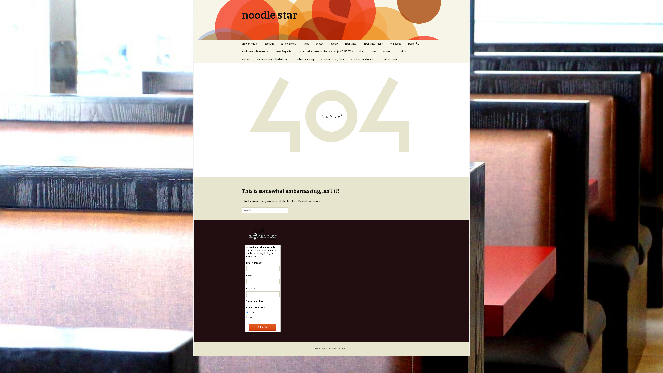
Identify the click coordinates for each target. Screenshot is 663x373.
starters (387, 51)
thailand (403, 51)
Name (249, 275)
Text (251, 317)
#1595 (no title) (250, 43)
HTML (251, 312)
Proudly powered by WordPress (331, 348)
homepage (395, 43)
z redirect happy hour (332, 59)
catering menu (288, 43)
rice (361, 51)
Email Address (254, 262)
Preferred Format (256, 307)
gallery (334, 43)
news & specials (284, 51)
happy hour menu (373, 43)
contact (320, 43)
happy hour (351, 43)
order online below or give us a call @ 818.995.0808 (326, 51)
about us (269, 43)
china (306, 43)
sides (373, 51)
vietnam (246, 59)
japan (411, 43)
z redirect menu (389, 59)
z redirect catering (304, 59)
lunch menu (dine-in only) (255, 51)
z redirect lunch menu (362, 59)
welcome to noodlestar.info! (272, 59)
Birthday (250, 288)
